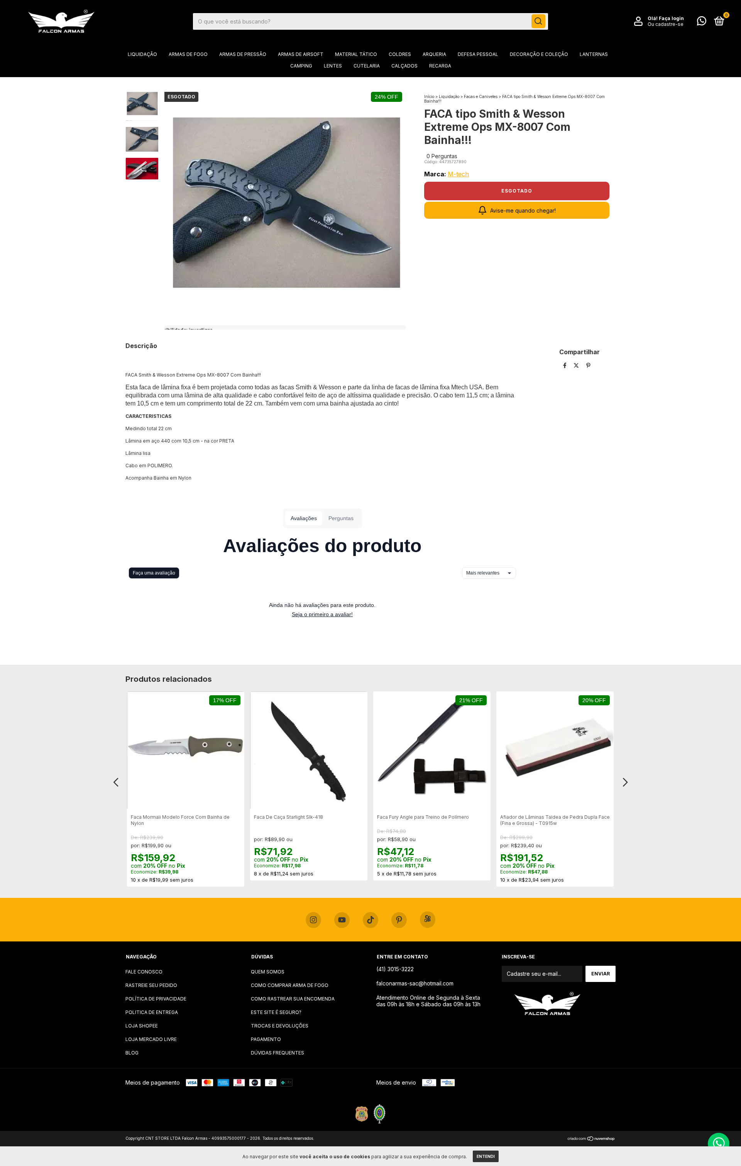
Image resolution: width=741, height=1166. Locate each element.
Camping (301, 66)
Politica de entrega (151, 1012)
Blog (132, 1053)
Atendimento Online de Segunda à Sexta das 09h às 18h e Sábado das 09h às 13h (428, 1000)
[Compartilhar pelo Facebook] (565, 365)
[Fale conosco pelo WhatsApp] (701, 22)
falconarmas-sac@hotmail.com (414, 983)
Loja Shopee (141, 1026)
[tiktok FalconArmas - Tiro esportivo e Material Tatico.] (370, 920)
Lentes (333, 66)
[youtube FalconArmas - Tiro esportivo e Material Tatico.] (342, 920)
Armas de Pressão (242, 54)
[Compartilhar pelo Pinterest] (588, 365)
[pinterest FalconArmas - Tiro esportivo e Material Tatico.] (399, 920)
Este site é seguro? (276, 1012)
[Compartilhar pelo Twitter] (577, 365)
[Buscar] (538, 21)
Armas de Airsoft (300, 54)
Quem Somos (267, 972)
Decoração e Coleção (539, 54)
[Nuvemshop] (591, 1139)
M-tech (458, 174)
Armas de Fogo (188, 54)
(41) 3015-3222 (395, 969)
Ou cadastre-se (665, 24)
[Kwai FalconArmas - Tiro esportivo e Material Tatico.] (427, 919)
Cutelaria (367, 66)
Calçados (404, 66)
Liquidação (142, 54)
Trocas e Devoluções (279, 1026)
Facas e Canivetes (480, 96)
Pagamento (266, 1039)
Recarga (440, 66)
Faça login (671, 18)
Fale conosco (143, 972)
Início (429, 96)
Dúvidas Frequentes (277, 1053)
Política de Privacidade (155, 999)
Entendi (486, 1156)
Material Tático (356, 54)
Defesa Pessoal (478, 54)
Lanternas (594, 54)
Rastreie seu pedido (151, 985)
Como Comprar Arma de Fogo (289, 985)
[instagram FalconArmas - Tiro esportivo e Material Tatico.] (313, 920)
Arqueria (434, 54)
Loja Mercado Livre (151, 1039)
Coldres (400, 54)
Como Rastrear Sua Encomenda (293, 999)
